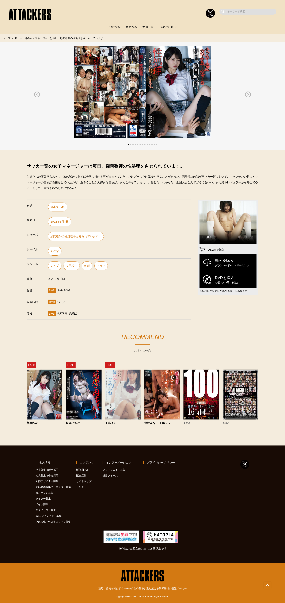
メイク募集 (42, 504)
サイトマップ (83, 481)
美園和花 (32, 423)
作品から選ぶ (168, 27)
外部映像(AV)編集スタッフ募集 (53, 521)
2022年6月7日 (59, 221)
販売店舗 (81, 475)
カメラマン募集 (44, 492)
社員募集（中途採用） (48, 475)
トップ (6, 38)
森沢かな (150, 423)
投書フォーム (110, 475)
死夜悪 (54, 251)
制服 (87, 265)
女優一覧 (148, 27)
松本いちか (73, 423)
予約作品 (114, 27)
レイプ (54, 265)
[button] (37, 94)
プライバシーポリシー (161, 462)
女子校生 (71, 265)
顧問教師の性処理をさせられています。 (75, 236)
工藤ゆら (110, 423)
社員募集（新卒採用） (48, 469)
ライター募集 (43, 498)
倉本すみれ (57, 206)
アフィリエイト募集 (114, 469)
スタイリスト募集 (46, 510)
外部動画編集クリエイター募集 (53, 487)
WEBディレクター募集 (48, 516)
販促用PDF (82, 469)
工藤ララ (165, 423)
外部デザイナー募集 (47, 481)
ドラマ (101, 265)
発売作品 (131, 27)
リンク (80, 487)
